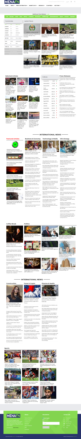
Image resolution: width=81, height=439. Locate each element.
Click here (15, 427)
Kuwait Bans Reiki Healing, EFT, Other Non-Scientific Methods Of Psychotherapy (49, 339)
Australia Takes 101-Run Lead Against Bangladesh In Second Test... (47, 365)
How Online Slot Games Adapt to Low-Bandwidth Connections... (14, 164)
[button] (71, 1)
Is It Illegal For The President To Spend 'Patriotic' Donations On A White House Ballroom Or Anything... (22, 124)
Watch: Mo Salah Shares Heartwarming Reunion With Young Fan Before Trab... (12, 365)
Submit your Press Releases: (40, 14)
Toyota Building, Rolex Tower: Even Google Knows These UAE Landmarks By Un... (67, 269)
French (66, 16)
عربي (67, 1)
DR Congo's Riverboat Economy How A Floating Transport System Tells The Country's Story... (67, 67)
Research (41, 5)
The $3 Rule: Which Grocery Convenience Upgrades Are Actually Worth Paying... (66, 84)
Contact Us (27, 421)
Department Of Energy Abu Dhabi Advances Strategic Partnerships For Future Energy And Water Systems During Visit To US (67, 215)
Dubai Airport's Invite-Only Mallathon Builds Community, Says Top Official (49, 314)
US (7, 16)
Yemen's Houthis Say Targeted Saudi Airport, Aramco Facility (67, 211)
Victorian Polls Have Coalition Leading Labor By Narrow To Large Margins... (33, 89)
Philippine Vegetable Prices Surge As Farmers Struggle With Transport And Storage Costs (67, 180)
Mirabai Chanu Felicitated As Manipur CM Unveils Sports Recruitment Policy (31, 323)
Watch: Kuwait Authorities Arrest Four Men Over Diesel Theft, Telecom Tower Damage (68, 193)
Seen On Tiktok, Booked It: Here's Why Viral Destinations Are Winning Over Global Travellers (50, 322)
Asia (21, 16)
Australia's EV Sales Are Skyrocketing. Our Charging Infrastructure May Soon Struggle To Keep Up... (34, 123)
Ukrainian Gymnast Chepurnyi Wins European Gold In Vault (31, 307)
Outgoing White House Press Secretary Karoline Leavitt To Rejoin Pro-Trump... (49, 238)
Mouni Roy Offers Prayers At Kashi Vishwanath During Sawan (13, 260)
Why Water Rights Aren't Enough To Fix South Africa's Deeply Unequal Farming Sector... (66, 52)
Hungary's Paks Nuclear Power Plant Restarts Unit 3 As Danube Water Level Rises (14, 312)
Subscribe (46, 427)
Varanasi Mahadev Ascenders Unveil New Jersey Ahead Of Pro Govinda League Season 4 (67, 169)
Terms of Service (28, 418)
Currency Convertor (13, 49)
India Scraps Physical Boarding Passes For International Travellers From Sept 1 (50, 175)
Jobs (26, 427)
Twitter (67, 420)
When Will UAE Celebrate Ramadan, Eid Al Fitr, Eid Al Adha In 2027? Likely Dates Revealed (50, 317)
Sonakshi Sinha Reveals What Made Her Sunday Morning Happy (14, 268)
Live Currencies (13, 51)
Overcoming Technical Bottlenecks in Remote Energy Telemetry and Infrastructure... (14, 177)
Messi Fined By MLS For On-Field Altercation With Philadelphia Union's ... (29, 365)
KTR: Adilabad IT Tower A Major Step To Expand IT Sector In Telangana (14, 320)
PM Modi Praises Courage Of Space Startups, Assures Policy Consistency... (49, 35)
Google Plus (69, 421)
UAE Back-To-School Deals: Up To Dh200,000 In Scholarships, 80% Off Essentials (50, 171)
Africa (25, 16)
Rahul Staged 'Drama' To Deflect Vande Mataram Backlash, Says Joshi (32, 158)
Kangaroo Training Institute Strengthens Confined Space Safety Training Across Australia (67, 203)
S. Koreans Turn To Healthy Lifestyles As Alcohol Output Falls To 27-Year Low (33, 181)
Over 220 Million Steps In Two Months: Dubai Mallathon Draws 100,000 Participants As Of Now (50, 200)
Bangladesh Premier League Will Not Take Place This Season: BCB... (47, 401)
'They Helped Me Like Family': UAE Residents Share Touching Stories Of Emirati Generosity (50, 162)
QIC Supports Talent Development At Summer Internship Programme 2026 (14, 338)
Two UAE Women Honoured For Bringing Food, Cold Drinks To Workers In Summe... (50, 272)
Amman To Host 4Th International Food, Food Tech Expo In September (14, 341)
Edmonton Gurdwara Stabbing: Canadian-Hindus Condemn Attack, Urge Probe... (49, 51)
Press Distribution (21, 5)
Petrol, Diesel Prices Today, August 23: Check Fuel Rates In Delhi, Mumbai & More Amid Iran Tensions (32, 176)
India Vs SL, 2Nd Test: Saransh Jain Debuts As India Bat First (32, 161)
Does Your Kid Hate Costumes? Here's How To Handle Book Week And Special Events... (22, 89)
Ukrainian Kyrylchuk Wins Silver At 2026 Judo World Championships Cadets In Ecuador (32, 315)
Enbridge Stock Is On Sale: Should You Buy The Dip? (68, 208)
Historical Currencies (13, 53)
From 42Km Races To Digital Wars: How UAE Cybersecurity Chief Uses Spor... (12, 383)
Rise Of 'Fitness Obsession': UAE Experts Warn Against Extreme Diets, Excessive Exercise (50, 205)
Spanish (72, 16)
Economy (37, 16)
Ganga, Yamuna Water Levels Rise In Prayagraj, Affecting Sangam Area (32, 169)
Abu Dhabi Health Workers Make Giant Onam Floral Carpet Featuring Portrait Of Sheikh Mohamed (50, 166)
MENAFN (75, 436)
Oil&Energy (45, 16)
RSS (67, 427)
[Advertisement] (40, 10)
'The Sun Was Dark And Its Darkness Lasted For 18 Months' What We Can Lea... (32, 235)
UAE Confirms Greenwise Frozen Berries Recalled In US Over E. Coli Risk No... (31, 252)
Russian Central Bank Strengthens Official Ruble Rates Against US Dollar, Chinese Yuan (32, 311)
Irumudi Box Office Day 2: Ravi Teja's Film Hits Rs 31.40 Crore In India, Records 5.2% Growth (14, 330)
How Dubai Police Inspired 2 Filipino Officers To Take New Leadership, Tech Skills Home (50, 192)
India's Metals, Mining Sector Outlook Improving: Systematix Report (14, 316)
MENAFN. (14, 436)
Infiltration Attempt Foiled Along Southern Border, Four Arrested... (32, 35)
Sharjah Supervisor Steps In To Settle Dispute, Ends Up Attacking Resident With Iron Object (49, 326)
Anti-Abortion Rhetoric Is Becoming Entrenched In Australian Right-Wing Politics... (10, 107)
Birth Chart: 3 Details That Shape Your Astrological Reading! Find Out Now (32, 173)
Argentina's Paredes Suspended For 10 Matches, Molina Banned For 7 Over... (47, 383)
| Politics (31, 16)
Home (6, 5)
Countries (49, 5)
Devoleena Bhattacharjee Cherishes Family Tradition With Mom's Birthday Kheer (13, 251)
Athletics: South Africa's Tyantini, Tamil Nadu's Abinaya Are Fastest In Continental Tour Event (31, 327)
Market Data (32, 5)
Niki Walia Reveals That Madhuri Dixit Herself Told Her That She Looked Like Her (14, 263)
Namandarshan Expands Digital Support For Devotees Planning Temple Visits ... (67, 115)
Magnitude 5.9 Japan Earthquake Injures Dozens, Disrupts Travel (49, 197)
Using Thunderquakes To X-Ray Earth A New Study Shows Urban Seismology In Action (68, 184)
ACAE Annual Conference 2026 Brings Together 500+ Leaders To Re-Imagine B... (67, 79)
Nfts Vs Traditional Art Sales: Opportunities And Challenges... (65, 105)
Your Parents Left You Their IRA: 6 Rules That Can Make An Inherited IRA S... (67, 88)
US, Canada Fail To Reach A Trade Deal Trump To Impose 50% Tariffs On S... (31, 270)
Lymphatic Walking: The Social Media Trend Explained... (11, 120)
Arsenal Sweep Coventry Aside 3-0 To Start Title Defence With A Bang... (30, 383)
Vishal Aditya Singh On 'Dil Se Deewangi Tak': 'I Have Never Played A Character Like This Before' (14, 271)
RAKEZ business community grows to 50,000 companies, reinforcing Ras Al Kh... (67, 101)
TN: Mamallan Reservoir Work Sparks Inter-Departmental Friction (13, 334)
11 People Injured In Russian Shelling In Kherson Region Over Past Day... (32, 51)
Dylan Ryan (62, 166)
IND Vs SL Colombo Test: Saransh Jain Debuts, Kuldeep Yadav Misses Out (32, 199)
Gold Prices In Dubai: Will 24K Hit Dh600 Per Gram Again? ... (50, 66)
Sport (61, 16)
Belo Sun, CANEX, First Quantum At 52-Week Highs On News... (50, 249)
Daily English (46, 418)
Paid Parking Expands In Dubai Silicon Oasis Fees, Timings (50, 178)
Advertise (27, 423)
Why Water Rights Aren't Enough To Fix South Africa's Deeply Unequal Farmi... (66, 237)
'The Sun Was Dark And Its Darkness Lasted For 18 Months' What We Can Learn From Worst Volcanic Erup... (22, 105)
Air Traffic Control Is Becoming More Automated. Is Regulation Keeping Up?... (32, 66)
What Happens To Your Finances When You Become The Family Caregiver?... (67, 108)
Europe (12, 16)
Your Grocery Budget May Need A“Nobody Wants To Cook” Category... (67, 112)
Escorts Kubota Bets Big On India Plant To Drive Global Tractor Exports (32, 334)
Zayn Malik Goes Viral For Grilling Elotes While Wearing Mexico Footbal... (12, 401)
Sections (56, 5)
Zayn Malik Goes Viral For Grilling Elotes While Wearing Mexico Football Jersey (50, 331)
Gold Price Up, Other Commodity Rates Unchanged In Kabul (32, 320)
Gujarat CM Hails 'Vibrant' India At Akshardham (13, 323)
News (12, 5)
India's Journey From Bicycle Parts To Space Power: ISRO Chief (32, 206)
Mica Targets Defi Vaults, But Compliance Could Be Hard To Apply (31, 331)
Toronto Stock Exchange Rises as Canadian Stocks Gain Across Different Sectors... (14, 202)
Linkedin (68, 425)
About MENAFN (28, 425)
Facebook (68, 418)
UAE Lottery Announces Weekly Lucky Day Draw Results (49, 306)
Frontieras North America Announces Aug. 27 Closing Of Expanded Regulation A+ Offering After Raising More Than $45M (67, 198)
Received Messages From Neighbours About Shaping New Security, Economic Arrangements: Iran (33, 165)
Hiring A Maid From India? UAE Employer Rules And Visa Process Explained (32, 184)
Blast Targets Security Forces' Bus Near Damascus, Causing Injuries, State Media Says (50, 188)
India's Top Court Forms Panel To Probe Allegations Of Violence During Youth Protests (68, 189)
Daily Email (68, 423)
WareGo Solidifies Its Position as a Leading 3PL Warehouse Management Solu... (67, 92)
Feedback (27, 429)
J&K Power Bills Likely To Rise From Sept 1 (32, 188)
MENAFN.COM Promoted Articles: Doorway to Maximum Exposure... (14, 151)
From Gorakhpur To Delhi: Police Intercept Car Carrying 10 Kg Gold (31, 338)
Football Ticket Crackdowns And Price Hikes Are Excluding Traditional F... (30, 401)
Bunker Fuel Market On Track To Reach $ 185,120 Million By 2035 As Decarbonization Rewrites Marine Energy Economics (68, 162)
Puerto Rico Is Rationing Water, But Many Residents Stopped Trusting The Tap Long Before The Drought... (10, 90)
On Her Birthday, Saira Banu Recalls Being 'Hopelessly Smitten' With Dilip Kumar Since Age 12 (13, 255)
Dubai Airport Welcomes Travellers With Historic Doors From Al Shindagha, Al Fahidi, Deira (50, 334)
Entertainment (54, 16)
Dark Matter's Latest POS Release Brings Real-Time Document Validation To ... (67, 96)
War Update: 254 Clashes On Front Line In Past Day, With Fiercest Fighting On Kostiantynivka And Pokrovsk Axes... (66, 37)
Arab (16, 16)
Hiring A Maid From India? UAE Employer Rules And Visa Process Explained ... (66, 255)
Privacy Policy (28, 420)
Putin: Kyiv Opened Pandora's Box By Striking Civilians (32, 202)
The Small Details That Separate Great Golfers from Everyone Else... (14, 189)
